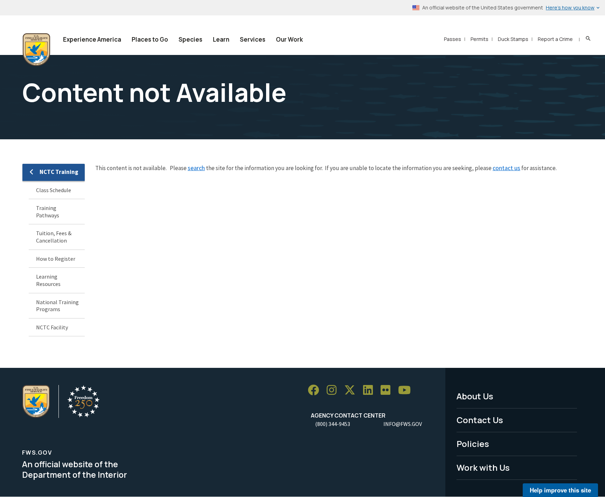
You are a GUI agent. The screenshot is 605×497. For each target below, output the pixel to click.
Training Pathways (47, 211)
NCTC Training (59, 172)
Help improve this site (560, 490)
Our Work (289, 39)
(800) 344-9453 (332, 423)
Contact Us (480, 420)
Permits (479, 39)
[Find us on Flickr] (388, 390)
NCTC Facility (52, 327)
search (196, 168)
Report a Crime (555, 39)
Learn (221, 39)
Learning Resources (48, 280)
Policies (473, 443)
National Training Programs (57, 306)
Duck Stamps (513, 39)
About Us (475, 396)
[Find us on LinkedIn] (370, 390)
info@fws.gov (402, 423)
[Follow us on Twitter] (352, 390)
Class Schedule (53, 190)
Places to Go (150, 39)
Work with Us (483, 467)
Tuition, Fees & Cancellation (53, 237)
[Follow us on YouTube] (407, 390)
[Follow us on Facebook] (316, 390)
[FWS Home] (36, 49)
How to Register (55, 258)
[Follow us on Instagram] (334, 390)
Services (252, 39)
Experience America (92, 39)
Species (190, 39)
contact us (506, 168)
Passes (452, 39)
